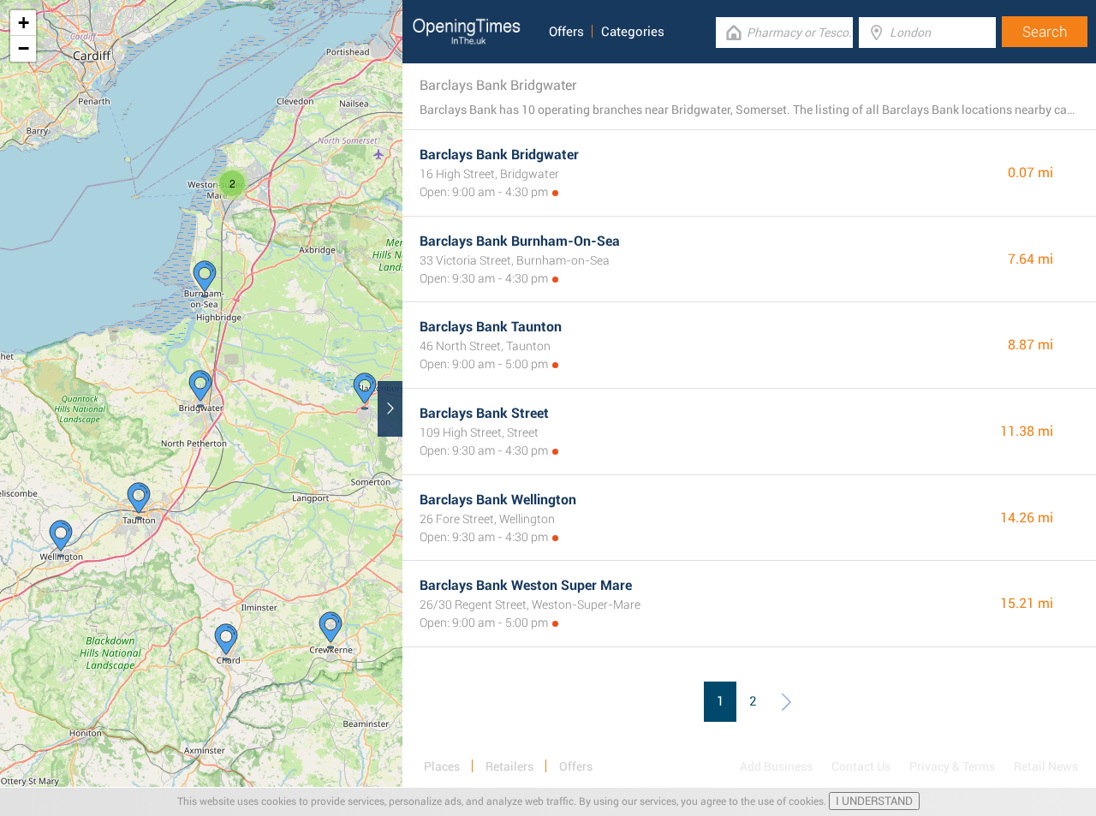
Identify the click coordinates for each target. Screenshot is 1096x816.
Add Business (776, 766)
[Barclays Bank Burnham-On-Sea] (204, 279)
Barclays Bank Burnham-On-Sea (520, 241)
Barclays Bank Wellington (498, 499)
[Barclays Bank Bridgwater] (200, 388)
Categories (632, 31)
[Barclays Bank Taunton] (138, 501)
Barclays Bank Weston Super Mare (526, 585)
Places (442, 766)
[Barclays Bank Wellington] (60, 538)
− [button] (23, 48)
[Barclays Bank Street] (364, 391)
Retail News (1046, 766)
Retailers (509, 766)
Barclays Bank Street (484, 413)
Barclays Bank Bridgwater (499, 154)
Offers (566, 31)
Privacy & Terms (952, 766)
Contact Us (860, 766)
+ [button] (23, 22)
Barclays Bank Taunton (491, 327)
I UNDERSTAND (874, 801)
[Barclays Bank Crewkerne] (330, 630)
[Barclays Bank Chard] (226, 642)
